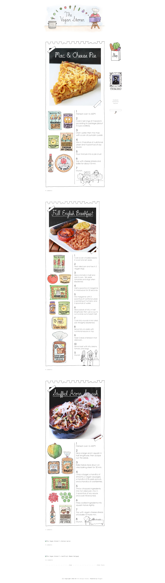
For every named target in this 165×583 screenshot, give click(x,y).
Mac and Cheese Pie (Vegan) (60, 38)
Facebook (115, 100)
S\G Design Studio (83, 578)
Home (70, 565)
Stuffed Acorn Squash (57, 375)
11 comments (49, 560)
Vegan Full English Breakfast (61, 196)
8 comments (48, 369)
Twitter (115, 103)
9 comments (48, 190)
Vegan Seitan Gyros (55, 535)
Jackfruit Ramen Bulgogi (58, 550)
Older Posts (100, 565)
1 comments (48, 529)
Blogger (100, 578)
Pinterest (115, 101)
